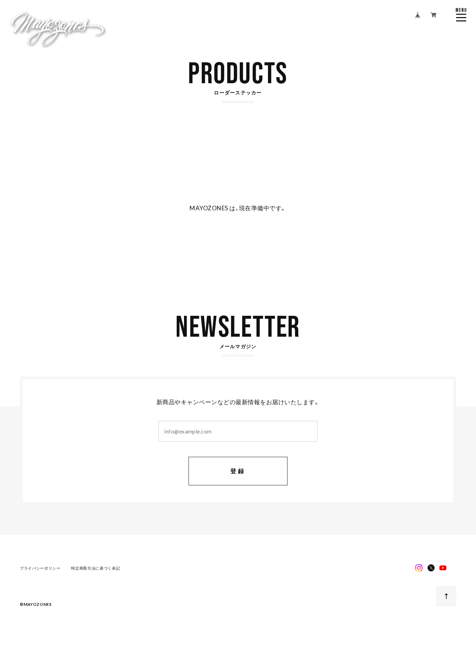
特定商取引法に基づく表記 (95, 568)
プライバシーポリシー (40, 568)
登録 (238, 471)
